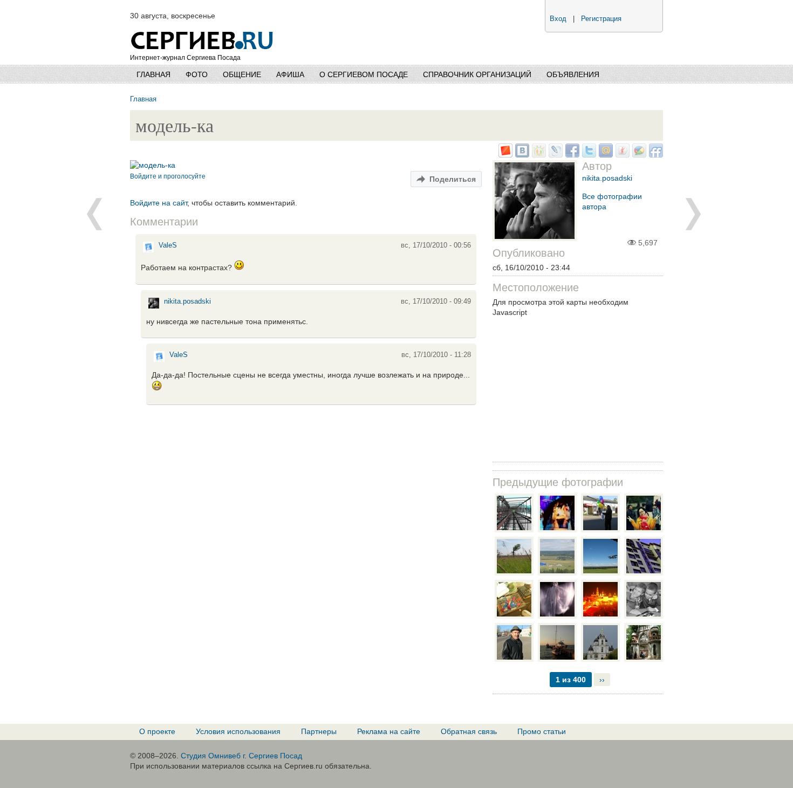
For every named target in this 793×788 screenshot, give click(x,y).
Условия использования (238, 731)
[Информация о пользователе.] (148, 252)
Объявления (572, 74)
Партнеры (319, 731)
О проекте (157, 731)
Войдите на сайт (158, 202)
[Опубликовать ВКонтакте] (520, 154)
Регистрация (601, 19)
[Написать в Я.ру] (621, 154)
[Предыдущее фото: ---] (693, 214)
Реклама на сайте (388, 731)
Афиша (290, 74)
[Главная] (203, 27)
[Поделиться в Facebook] (571, 154)
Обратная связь (469, 731)
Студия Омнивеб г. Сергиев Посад (241, 755)
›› (602, 679)
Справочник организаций (477, 74)
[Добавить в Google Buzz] (638, 154)
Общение (242, 74)
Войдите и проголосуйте (168, 176)
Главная (153, 74)
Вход (558, 19)
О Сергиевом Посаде (363, 74)
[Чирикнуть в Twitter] (587, 154)
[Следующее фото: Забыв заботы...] (94, 214)
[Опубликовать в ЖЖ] (554, 154)
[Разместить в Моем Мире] (604, 154)
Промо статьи (541, 731)
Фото (197, 74)
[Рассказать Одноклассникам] (537, 154)
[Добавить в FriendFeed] (654, 154)
